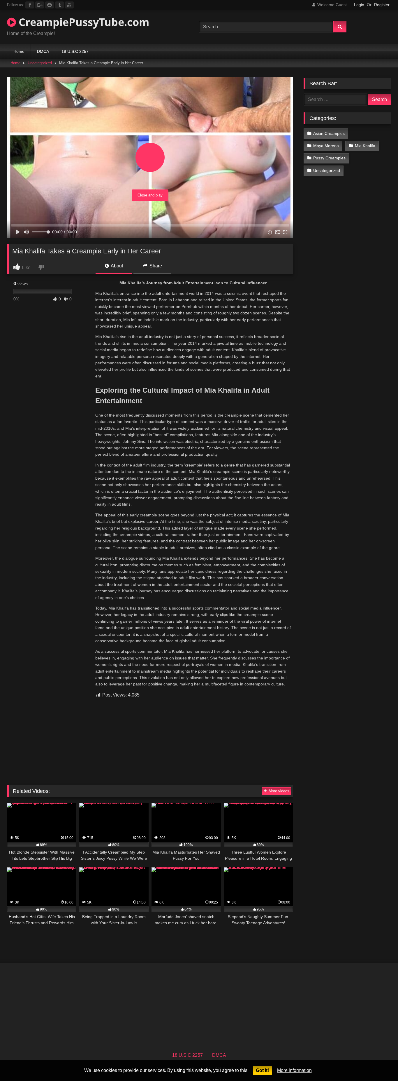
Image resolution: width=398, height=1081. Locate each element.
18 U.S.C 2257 (75, 51)
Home (18, 51)
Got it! (262, 1070)
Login (359, 4)
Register (382, 4)
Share (155, 265)
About (116, 265)
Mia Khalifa (365, 145)
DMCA (43, 51)
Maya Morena (326, 145)
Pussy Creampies (329, 158)
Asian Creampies (329, 133)
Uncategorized (40, 63)
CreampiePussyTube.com (82, 22)
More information (294, 1070)
